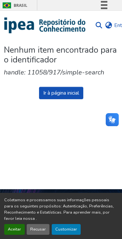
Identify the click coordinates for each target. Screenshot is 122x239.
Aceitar (14, 229)
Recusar (38, 229)
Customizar (66, 229)
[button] (45, 25)
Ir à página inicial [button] (61, 93)
